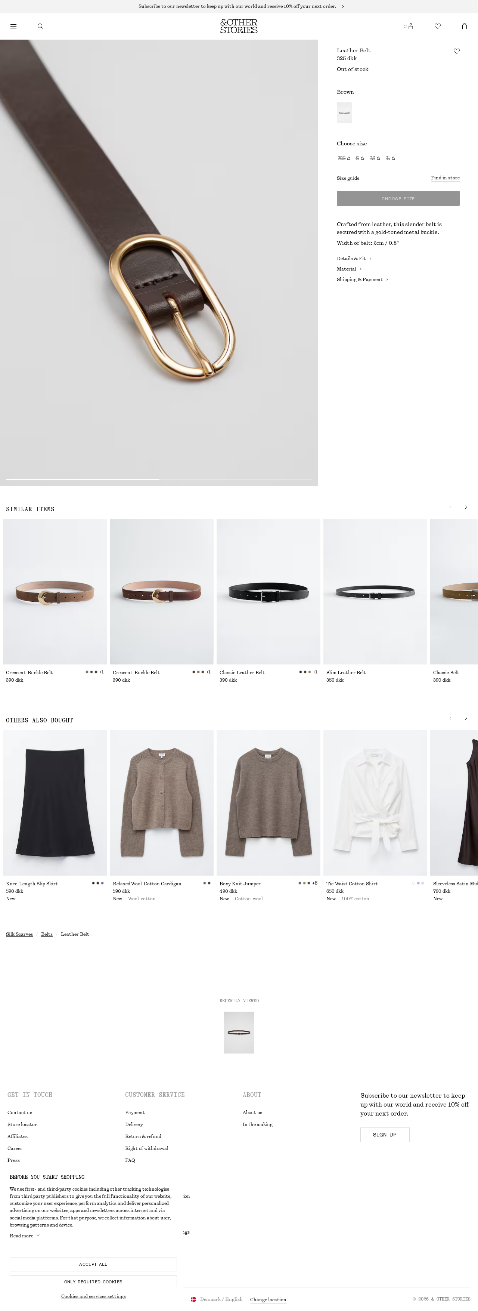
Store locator (22, 1124)
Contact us (19, 1112)
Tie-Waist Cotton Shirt (352, 884)
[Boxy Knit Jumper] (268, 803)
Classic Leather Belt (242, 672)
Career (14, 1148)
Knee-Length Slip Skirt (32, 884)
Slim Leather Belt (346, 672)
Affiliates (17, 1136)
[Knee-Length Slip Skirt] (55, 803)
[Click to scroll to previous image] (450, 507)
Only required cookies (93, 1282)
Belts (47, 934)
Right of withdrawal (146, 1148)
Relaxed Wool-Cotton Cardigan (147, 884)
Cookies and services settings (93, 1296)
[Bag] (464, 26)
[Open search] (40, 26)
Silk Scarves (19, 934)
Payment (135, 1112)
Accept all (93, 1264)
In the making (258, 1124)
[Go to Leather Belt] (239, 1033)
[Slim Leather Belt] (375, 591)
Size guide (348, 178)
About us (252, 1112)
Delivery (134, 1124)
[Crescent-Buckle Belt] (55, 591)
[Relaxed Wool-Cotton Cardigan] (162, 803)
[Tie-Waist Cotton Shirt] (375, 803)
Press (13, 1160)
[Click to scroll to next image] (466, 507)
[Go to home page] (239, 26)
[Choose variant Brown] (344, 113)
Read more (21, 1236)
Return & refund (143, 1136)
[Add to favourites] (457, 51)
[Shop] (13, 26)
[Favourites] (437, 26)
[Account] (410, 26)
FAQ (130, 1160)
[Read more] (239, 6)
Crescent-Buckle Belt (29, 672)
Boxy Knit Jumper (240, 884)
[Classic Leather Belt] (268, 591)
